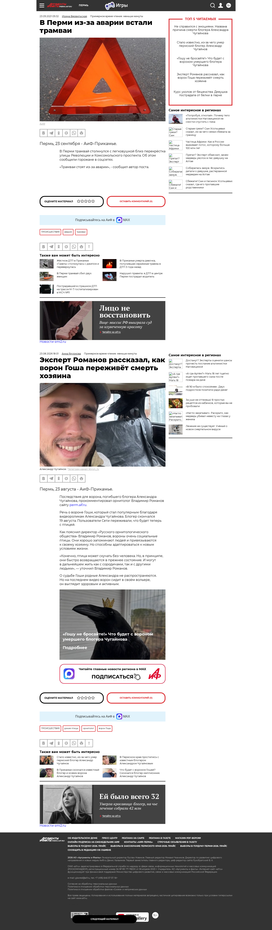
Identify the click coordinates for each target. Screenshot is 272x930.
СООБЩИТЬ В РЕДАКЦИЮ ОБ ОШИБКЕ (89, 850)
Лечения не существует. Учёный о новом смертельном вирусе (206, 428)
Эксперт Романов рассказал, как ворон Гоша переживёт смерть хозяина (200, 78)
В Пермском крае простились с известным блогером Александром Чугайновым (139, 760)
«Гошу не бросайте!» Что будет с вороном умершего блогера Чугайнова (200, 62)
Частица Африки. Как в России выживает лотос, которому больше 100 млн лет (208, 145)
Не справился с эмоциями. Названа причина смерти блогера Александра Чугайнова (200, 30)
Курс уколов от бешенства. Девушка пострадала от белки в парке (200, 93)
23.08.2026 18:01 (49, 353)
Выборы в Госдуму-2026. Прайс (87, 846)
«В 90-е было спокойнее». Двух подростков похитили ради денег (207, 388)
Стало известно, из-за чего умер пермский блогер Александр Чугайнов (200, 46)
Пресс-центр (109, 838)
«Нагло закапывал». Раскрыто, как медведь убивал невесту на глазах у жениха (208, 416)
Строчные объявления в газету (177, 842)
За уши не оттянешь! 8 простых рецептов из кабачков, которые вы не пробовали (209, 403)
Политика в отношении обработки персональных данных (98, 886)
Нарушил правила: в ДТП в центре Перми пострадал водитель (141, 275)
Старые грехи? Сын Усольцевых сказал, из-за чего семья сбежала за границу (208, 131)
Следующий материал (104, 919)
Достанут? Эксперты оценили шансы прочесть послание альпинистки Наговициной (209, 363)
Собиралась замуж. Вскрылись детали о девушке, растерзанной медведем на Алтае (206, 171)
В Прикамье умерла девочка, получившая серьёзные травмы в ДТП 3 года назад (140, 263)
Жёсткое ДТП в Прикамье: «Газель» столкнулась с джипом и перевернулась (78, 263)
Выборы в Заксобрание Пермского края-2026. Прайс (143, 846)
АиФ (42, 123)
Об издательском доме (82, 838)
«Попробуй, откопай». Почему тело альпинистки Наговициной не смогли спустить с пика (208, 118)
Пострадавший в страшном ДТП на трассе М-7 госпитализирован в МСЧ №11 (77, 289)
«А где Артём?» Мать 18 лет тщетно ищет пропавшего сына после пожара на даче (207, 376)
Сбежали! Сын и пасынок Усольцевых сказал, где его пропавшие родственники (209, 184)
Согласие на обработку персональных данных (92, 884)
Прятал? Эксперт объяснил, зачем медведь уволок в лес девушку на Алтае (207, 158)
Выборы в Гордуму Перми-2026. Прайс (203, 846)
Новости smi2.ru (53, 342)
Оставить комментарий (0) (136, 201)
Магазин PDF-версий (188, 838)
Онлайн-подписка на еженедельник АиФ (93, 842)
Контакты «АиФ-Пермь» (138, 842)
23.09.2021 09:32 (49, 16)
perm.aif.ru (77, 505)
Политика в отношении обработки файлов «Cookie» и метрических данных (107, 889)
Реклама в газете (160, 838)
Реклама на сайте (133, 838)
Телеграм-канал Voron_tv (83, 469)
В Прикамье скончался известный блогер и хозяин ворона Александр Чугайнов (78, 773)
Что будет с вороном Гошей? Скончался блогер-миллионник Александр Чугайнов (140, 773)
